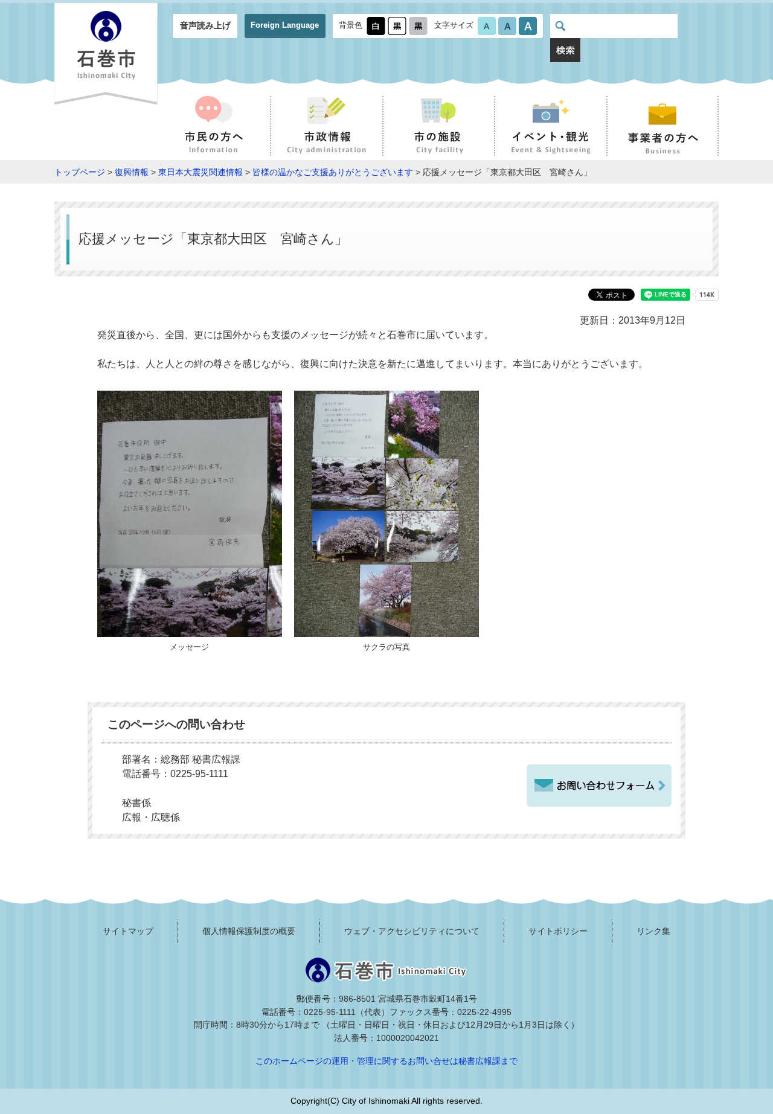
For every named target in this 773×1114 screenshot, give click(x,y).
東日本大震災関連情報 (200, 172)
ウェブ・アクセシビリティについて (412, 931)
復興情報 (132, 172)
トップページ (79, 172)
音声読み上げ (205, 25)
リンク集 (653, 931)
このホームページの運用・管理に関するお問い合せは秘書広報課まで (386, 1061)
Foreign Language (285, 25)
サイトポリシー (558, 931)
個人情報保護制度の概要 (248, 931)
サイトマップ (128, 931)
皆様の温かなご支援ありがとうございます (332, 172)
